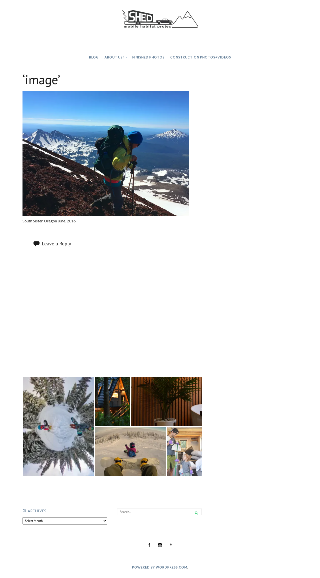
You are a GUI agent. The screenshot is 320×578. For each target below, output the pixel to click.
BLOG (94, 57)
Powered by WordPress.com (159, 567)
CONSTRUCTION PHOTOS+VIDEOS (200, 57)
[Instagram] (160, 545)
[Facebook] (149, 545)
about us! (114, 57)
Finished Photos (148, 57)
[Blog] (171, 545)
